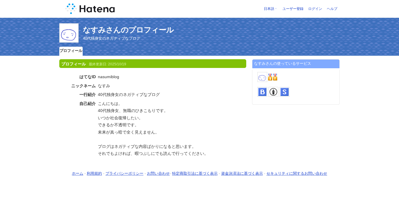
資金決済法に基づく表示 (242, 173)
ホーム (77, 173)
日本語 (269, 9)
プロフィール (71, 50)
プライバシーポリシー (124, 173)
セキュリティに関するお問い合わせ (296, 173)
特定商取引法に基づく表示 (195, 173)
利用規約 (94, 173)
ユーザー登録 (292, 9)
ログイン (315, 9)
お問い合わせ (158, 173)
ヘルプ (332, 9)
